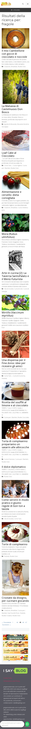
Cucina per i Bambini (10, 417)
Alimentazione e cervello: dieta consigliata (11, 195)
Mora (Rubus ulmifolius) (9, 235)
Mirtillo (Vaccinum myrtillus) (13, 314)
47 (26, 622)
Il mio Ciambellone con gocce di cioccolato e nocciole (14, 53)
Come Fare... (8, 165)
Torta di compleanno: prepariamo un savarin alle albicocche (15, 444)
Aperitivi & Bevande (10, 124)
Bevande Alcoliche (23, 124)
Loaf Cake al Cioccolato (9, 154)
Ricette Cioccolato (23, 417)
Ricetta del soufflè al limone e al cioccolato (15, 403)
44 (17, 622)
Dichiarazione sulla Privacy (11, 681)
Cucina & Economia (19, 376)
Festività (4, 378)
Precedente (6, 622)
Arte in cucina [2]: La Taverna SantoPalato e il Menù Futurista (15, 276)
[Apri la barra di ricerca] (22, 4)
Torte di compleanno (14, 544)
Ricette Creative (7, 616)
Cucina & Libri (18, 289)
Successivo (6, 625)
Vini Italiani (5, 127)
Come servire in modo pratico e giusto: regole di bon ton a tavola (15, 504)
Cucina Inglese (17, 165)
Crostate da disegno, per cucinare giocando (15, 599)
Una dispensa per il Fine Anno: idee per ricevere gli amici (13, 363)
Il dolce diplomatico (14, 466)
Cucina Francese (9, 459)
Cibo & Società (8, 289)
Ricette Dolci (22, 66)
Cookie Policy (7, 678)
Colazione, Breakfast (10, 66)
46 (23, 622)
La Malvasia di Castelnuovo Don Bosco (12, 109)
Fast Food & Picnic (13, 613)
